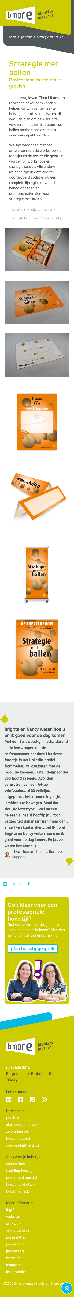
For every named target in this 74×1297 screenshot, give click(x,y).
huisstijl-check (17, 1191)
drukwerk (14, 1223)
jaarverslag (15, 1251)
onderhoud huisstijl (21, 1177)
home (13, 37)
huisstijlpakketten (20, 1184)
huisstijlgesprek (18, 1138)
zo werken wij (17, 1131)
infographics (16, 1272)
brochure (13, 1258)
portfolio (26, 37)
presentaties (16, 1237)
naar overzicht (19, 884)
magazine (14, 1265)
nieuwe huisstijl (18, 1164)
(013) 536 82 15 (18, 1067)
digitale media (17, 1230)
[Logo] (30, 15)
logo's (10, 1210)
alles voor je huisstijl (22, 1125)
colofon (44, 1283)
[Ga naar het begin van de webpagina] (66, 1288)
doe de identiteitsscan (24, 1145)
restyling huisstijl (19, 1171)
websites (13, 1217)
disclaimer (60, 1283)
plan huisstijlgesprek (32, 948)
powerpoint (15, 1244)
